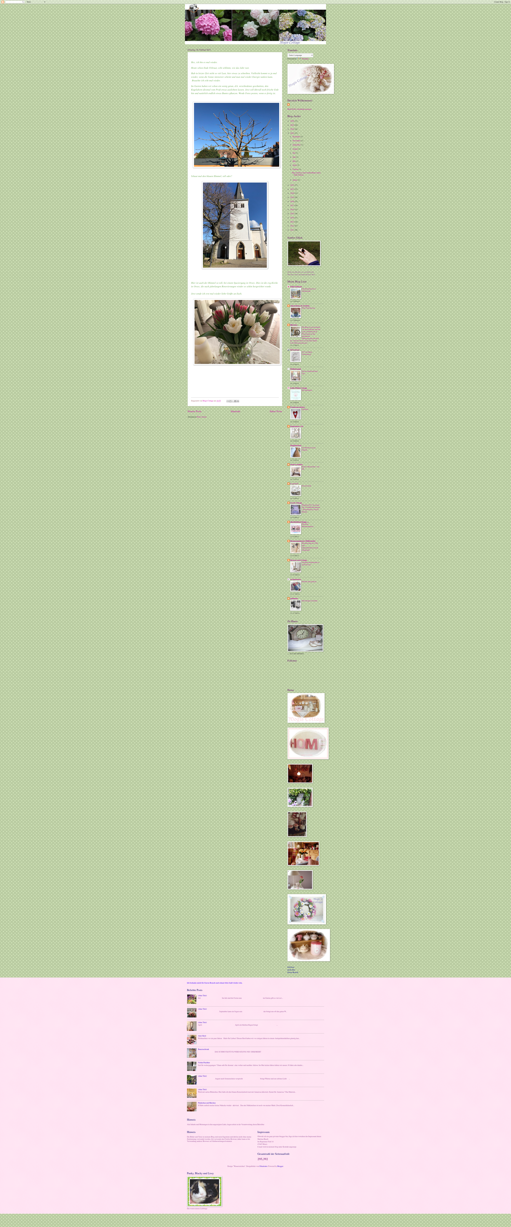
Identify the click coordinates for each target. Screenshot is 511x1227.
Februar (296, 169)
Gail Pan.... (306, 409)
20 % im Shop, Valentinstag (307, 353)
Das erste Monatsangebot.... (308, 525)
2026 (292, 121)
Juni (294, 157)
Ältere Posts (275, 411)
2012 (292, 225)
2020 (292, 193)
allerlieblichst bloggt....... (299, 522)
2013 (292, 221)
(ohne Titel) (202, 995)
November (297, 140)
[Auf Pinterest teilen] (238, 401)
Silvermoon (294, 349)
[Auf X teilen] (233, 401)
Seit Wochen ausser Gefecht (309, 448)
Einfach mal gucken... (309, 581)
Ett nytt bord (306, 486)
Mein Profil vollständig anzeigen (299, 109)
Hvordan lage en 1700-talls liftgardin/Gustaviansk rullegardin (310, 546)
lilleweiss (293, 325)
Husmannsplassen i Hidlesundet (303, 541)
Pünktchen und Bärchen (207, 1103)
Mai (294, 161)
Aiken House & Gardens (300, 305)
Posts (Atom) (202, 417)
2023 (292, 133)
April (295, 165)
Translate (305, 58)
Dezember (297, 136)
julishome (294, 598)
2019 (292, 197)
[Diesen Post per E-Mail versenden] (227, 401)
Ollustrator (263, 1166)
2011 (292, 230)
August (295, 149)
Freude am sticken (297, 407)
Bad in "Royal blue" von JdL (310, 467)
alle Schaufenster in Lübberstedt (309, 290)
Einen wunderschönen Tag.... (310, 372)
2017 (292, 205)
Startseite (235, 411)
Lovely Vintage (296, 502)
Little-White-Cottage (298, 388)
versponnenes (295, 579)
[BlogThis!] (230, 401)
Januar (295, 180)
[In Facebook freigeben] (235, 401)
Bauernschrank (203, 1049)
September (297, 144)
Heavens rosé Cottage (298, 560)
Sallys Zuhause (296, 286)
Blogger (280, 1166)
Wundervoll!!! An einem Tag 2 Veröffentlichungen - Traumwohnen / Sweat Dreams (311, 508)
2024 (292, 129)
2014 (292, 217)
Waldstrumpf (295, 369)
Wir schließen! (307, 390)
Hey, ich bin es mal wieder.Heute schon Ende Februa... (306, 173)
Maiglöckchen (295, 445)
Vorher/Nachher (204, 1062)
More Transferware (308, 308)
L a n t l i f (294, 483)
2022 (292, 185)
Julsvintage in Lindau (310, 600)
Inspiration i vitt (296, 426)
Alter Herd (202, 1035)
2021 (292, 189)
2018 (292, 201)
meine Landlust (296, 464)
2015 (292, 213)
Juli (294, 153)
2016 (292, 209)
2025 (292, 125)
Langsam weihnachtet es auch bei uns (310, 563)
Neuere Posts (194, 411)
